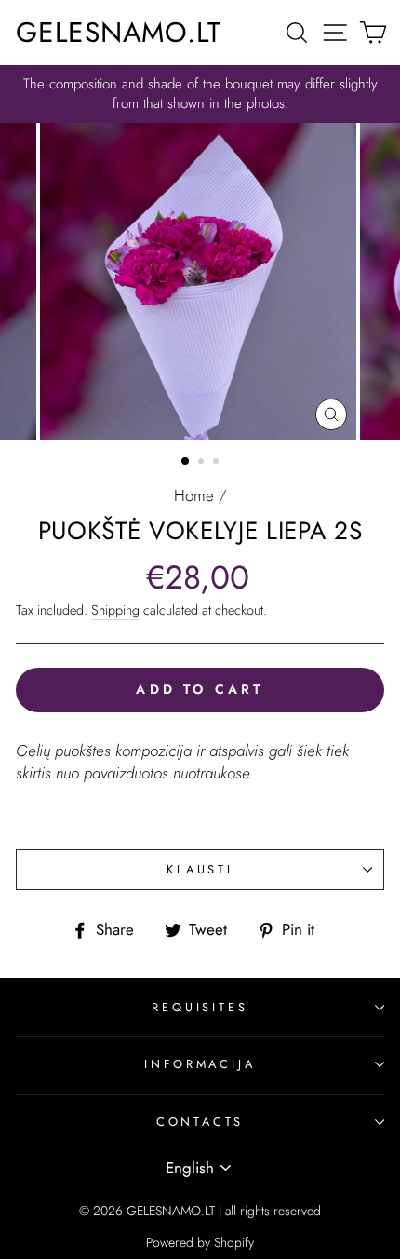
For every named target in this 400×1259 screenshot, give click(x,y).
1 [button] (186, 462)
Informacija (199, 1064)
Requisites (199, 1007)
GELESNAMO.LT (118, 32)
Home (194, 495)
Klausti (200, 869)
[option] (200, 94)
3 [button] (217, 462)
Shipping (115, 610)
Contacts (200, 1121)
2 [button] (202, 462)
